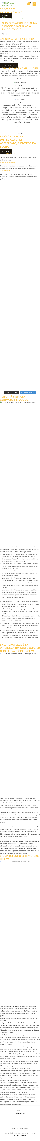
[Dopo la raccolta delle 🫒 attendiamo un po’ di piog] (33, 230)
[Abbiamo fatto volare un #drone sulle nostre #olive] (6, 352)
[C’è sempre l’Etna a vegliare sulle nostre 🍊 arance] (20, 381)
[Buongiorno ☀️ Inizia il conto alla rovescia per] (33, 311)
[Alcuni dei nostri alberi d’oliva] (20, 223)
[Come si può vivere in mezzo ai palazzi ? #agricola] (33, 195)
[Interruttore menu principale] (34, 4)
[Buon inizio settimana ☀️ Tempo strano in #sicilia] (6, 379)
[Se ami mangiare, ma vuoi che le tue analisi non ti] (6, 199)
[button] (6, 15)
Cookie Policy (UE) (20, 1113)
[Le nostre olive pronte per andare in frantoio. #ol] (6, 300)
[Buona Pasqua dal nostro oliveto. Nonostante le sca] (20, 200)
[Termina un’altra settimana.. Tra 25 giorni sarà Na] (6, 233)
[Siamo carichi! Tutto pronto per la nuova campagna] (20, 267)
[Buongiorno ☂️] (6, 247)
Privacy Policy (20, 1110)
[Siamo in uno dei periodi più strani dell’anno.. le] (20, 305)
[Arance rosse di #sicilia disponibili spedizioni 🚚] (20, 339)
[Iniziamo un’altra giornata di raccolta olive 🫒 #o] (33, 251)
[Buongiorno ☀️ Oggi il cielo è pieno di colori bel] (33, 339)
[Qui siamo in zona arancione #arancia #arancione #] (33, 379)
